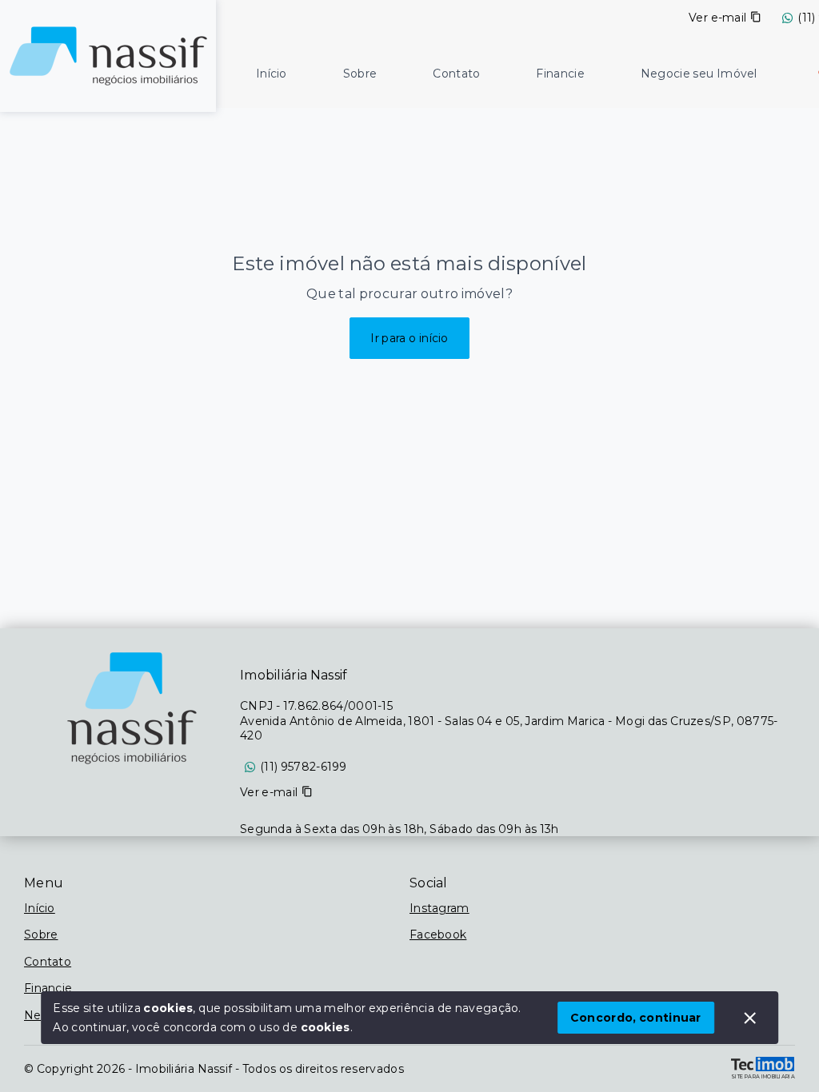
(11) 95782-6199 (303, 766)
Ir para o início (409, 338)
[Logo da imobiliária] (108, 54)
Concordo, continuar (635, 1017)
